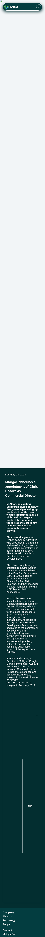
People (6, 924)
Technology (9, 920)
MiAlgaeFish (9, 934)
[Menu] (38, 6)
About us (8, 916)
